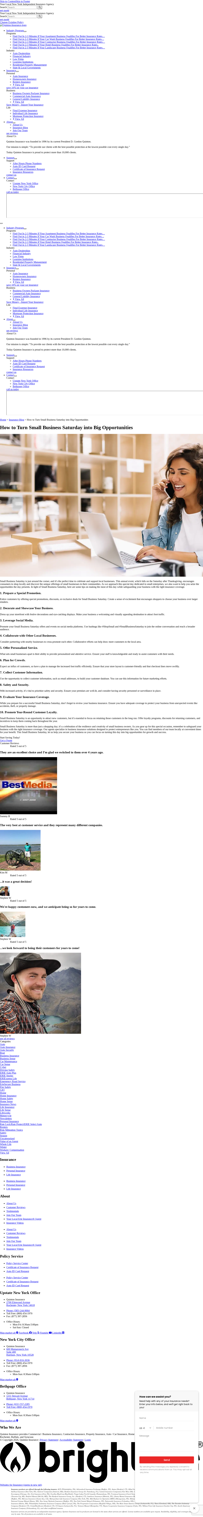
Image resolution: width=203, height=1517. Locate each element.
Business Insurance (16, 1166)
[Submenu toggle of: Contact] (15, 178)
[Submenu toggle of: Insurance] (17, 71)
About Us (11, 1203)
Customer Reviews (15, 1207)
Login (88, 1439)
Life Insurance (13, 1174)
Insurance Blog (16, 419)
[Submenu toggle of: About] (14, 122)
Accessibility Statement (71, 1439)
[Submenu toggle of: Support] (15, 158)
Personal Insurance (15, 1170)
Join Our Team (13, 1215)
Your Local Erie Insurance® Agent (23, 1219)
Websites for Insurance (21, 1485)
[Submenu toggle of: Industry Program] (25, 31)
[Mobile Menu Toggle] (1, 223)
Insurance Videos (15, 1223)
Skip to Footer (23, 1)
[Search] (39, 7)
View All (4, 1152)
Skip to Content (8, 1)
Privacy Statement (49, 1439)
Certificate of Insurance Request (22, 1267)
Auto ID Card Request (17, 1271)
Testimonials (12, 1211)
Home (3, 419)
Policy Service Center (17, 1263)
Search (3, 7)
